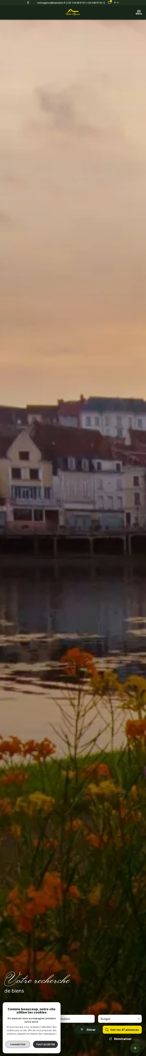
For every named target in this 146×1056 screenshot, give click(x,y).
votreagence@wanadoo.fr (51, 2)
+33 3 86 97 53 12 (96, 2)
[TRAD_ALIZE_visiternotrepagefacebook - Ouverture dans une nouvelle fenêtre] (28, 2)
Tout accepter (45, 1044)
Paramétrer (17, 1044)
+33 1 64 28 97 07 (76, 2)
